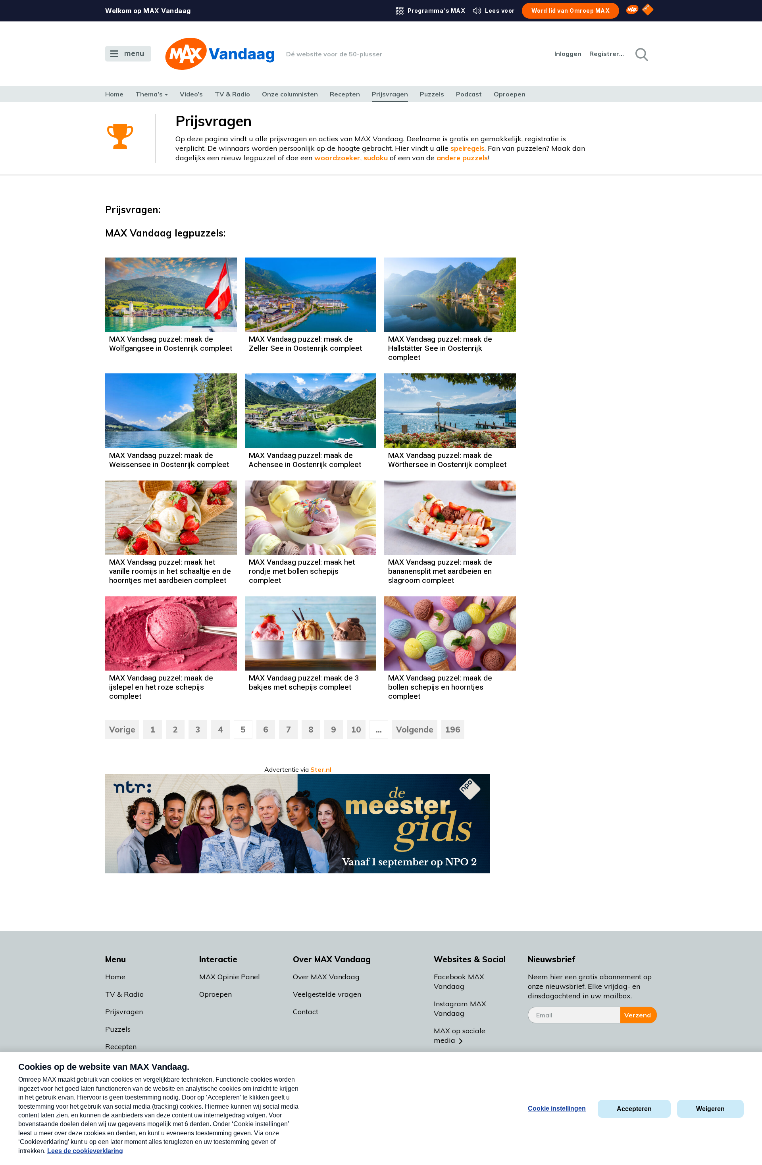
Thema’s (149, 94)
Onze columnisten (290, 94)
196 (452, 729)
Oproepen (509, 94)
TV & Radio (232, 94)
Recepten (345, 94)
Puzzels (432, 94)
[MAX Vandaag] (219, 53)
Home (114, 94)
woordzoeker (337, 157)
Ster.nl (320, 769)
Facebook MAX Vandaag (459, 981)
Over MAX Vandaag (326, 976)
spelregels (467, 148)
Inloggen (567, 54)
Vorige (122, 729)
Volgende (414, 729)
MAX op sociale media (459, 1035)
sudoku (376, 157)
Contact (305, 1011)
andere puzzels (462, 157)
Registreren (607, 54)
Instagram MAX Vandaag (460, 1008)
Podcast (469, 94)
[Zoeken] (641, 54)
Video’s (191, 94)
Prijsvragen (390, 94)
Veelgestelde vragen (327, 994)
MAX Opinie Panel (229, 976)
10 (356, 729)
